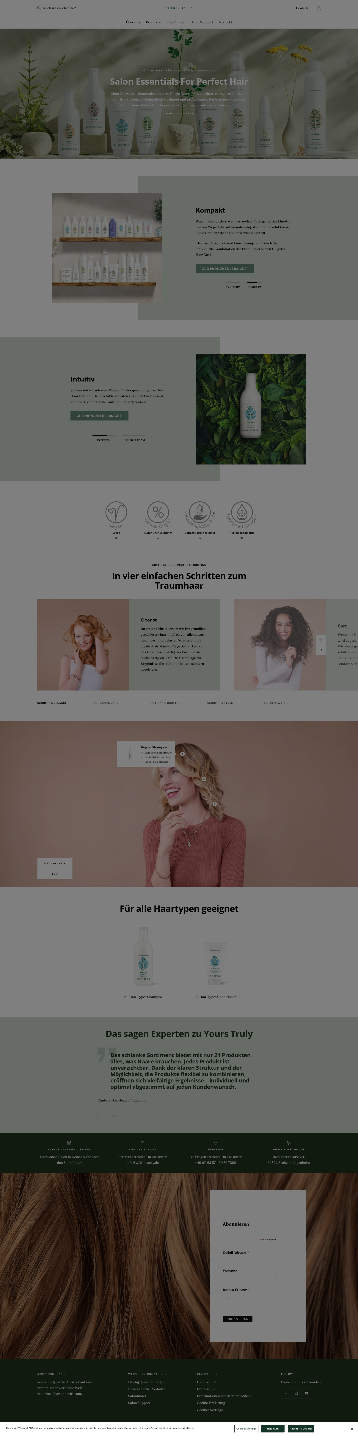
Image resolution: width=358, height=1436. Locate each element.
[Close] (352, 1429)
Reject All (273, 1428)
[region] (179, 1429)
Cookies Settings (246, 1428)
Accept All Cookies (301, 1428)
